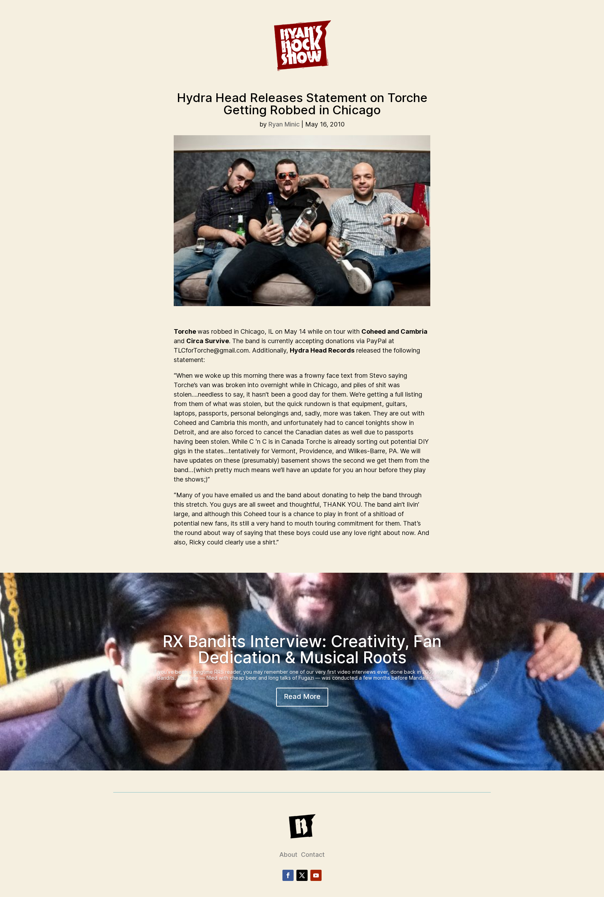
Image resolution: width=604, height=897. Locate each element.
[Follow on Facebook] (288, 875)
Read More (302, 696)
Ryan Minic (284, 124)
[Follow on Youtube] (316, 875)
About (288, 854)
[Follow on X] (302, 875)
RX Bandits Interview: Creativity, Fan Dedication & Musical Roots (302, 649)
